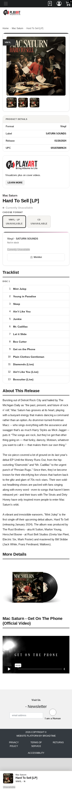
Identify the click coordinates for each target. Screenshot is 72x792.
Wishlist (38, 257)
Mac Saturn (17, 28)
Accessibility (36, 753)
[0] (68, 4)
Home (6, 28)
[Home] (12, 12)
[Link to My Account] (59, 4)
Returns (58, 742)
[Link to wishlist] (50, 4)
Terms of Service (36, 744)
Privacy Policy (14, 744)
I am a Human (53, 718)
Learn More (15, 182)
